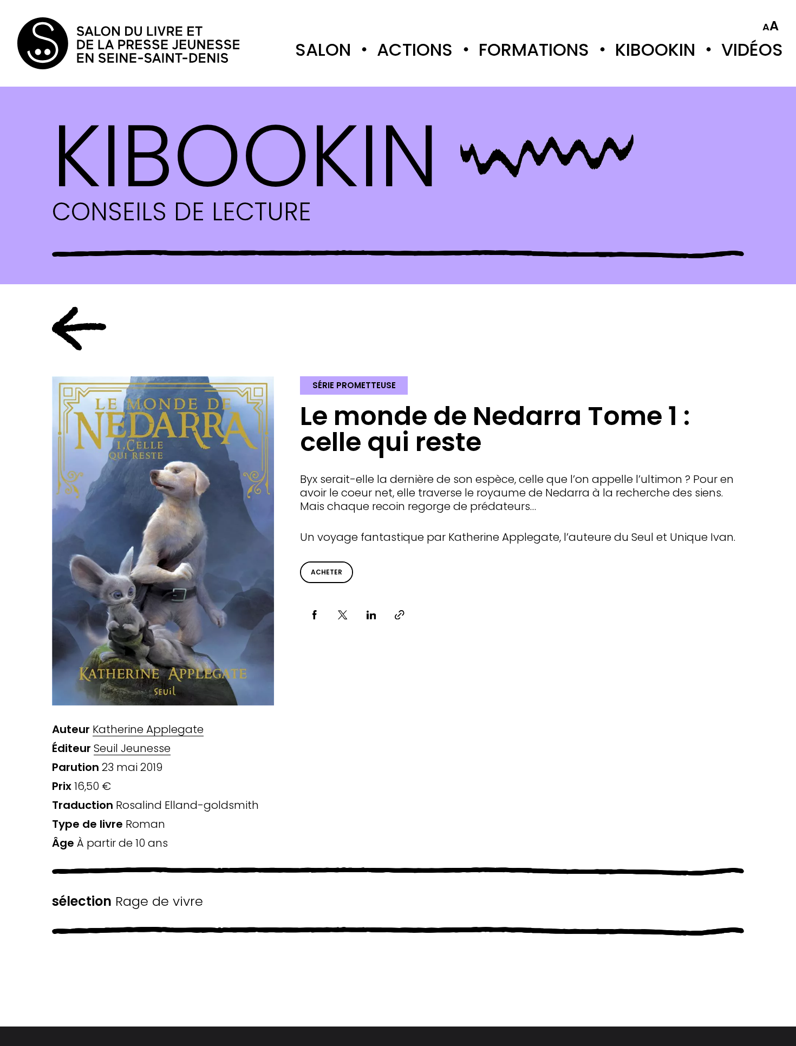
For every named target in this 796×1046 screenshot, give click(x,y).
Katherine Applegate (148, 729)
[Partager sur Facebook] (314, 614)
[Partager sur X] (343, 614)
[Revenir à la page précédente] (79, 329)
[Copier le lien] (400, 614)
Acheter (326, 572)
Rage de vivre (127, 901)
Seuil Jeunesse (132, 748)
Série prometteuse (354, 385)
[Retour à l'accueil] (60, 43)
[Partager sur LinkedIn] (371, 614)
